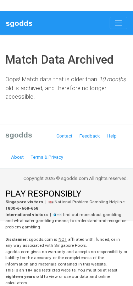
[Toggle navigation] (118, 23)
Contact (64, 136)
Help (111, 136)
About (17, 157)
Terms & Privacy (47, 157)
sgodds (19, 23)
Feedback (89, 136)
